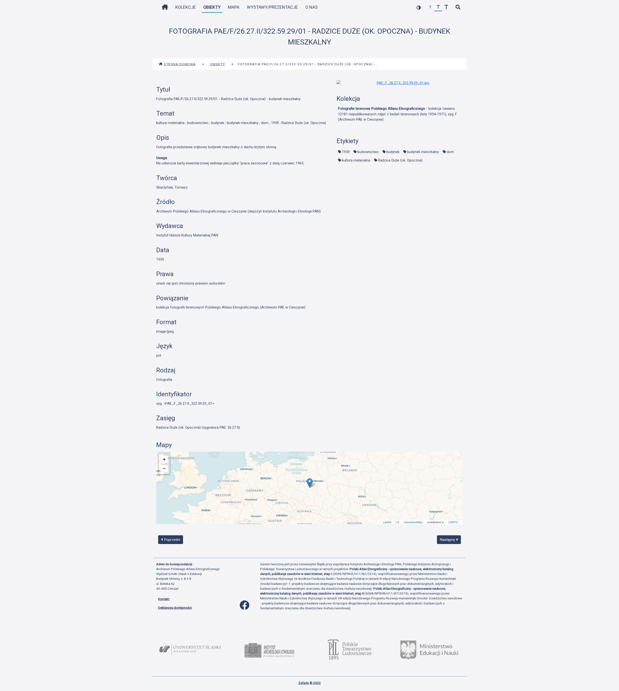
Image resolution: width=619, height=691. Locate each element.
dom (450, 152)
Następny (448, 539)
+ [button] (164, 459)
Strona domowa (180, 64)
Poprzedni (171, 539)
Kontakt (163, 599)
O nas (311, 7)
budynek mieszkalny (423, 152)
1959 (346, 152)
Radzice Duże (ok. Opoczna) (400, 160)
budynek (392, 152)
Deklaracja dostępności (175, 608)
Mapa (233, 7)
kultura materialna (356, 160)
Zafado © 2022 (309, 683)
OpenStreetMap (413, 522)
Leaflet (387, 522)
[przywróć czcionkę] (438, 7)
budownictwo (368, 152)
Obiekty (212, 7)
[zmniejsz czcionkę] (430, 7)
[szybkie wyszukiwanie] (458, 7)
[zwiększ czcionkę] (446, 7)
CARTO (453, 522)
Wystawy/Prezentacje (272, 7)
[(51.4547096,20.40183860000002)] (310, 483)
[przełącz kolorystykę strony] (419, 7)
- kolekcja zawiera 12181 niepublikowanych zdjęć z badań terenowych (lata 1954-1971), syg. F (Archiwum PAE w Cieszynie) (397, 114)
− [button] (164, 468)
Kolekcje (185, 7)
